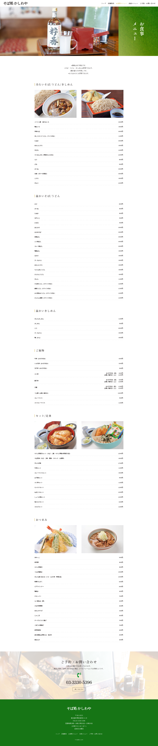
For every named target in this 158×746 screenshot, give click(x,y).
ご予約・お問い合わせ (148, 3)
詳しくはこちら (79, 689)
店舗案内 (111, 3)
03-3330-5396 (79, 682)
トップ (103, 3)
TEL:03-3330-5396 (79, 721)
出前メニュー (133, 3)
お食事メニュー (121, 3)
